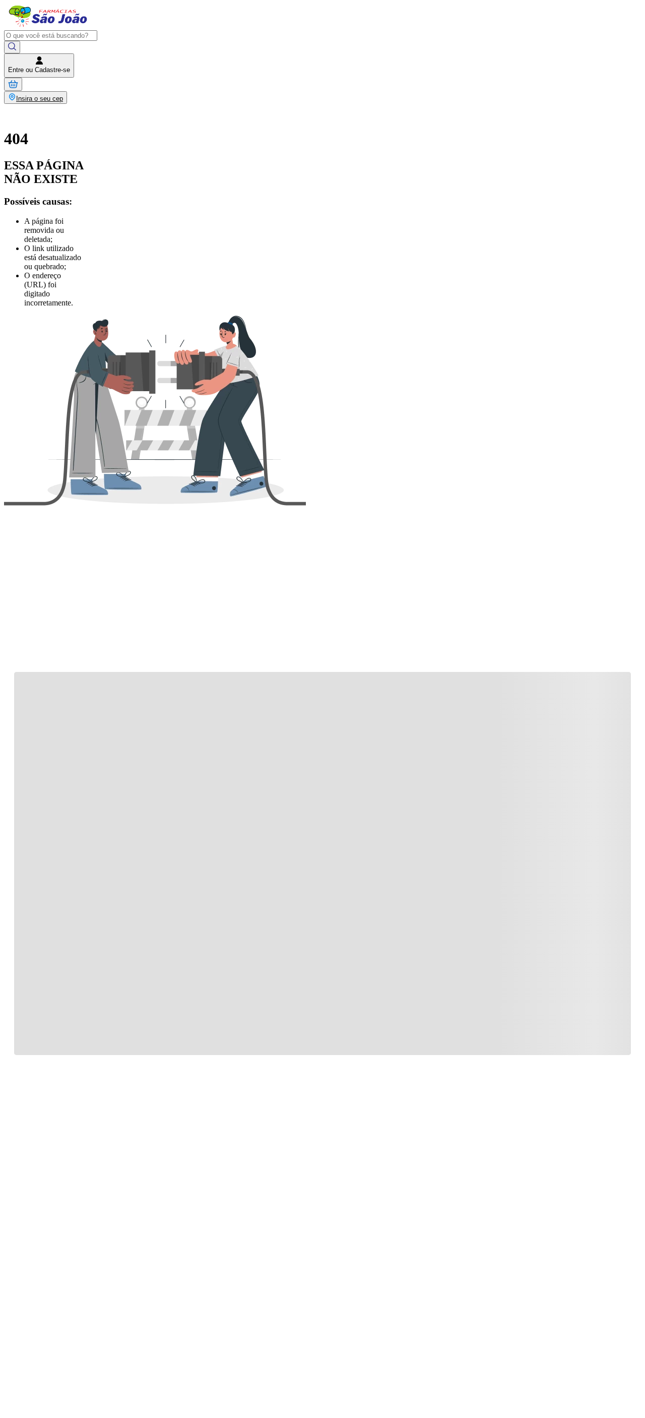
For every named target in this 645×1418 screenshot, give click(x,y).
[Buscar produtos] (12, 47)
